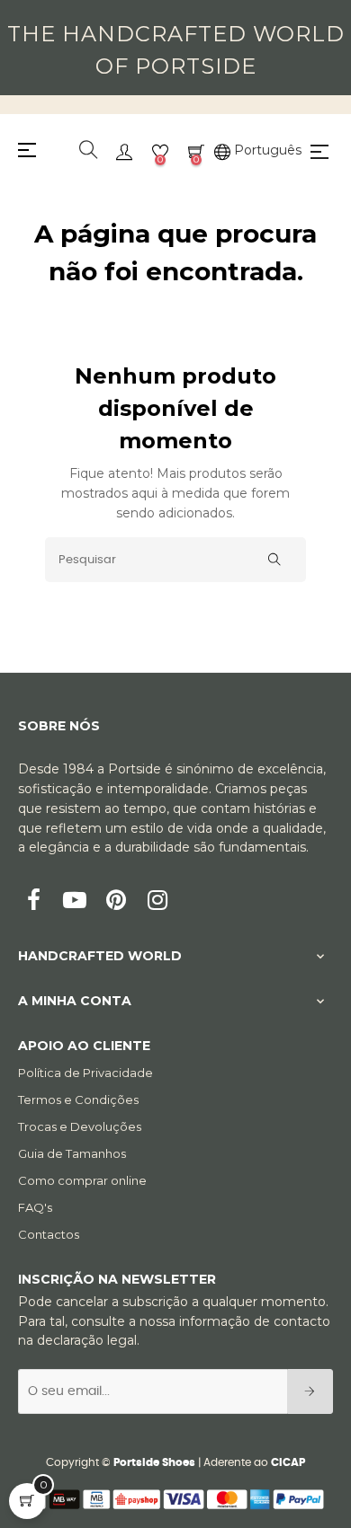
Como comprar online (82, 1180)
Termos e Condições (78, 1099)
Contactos (48, 1234)
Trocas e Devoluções (79, 1126)
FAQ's (35, 1207)
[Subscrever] (310, 1391)
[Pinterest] (116, 902)
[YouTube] (74, 902)
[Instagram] (157, 902)
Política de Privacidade (85, 1072)
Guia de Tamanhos (72, 1153)
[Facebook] (33, 902)
